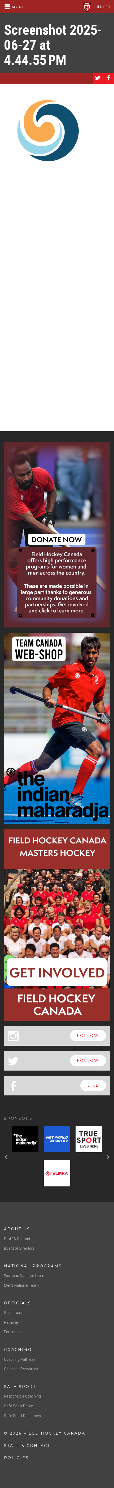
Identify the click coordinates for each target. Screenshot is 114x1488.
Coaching (18, 1349)
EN (100, 6)
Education (12, 1332)
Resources (13, 1312)
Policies (16, 1457)
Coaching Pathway (19, 1359)
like (93, 1085)
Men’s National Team (21, 1285)
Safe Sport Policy (18, 1406)
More (18, 7)
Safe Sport (20, 1386)
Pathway (11, 1322)
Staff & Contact (17, 1239)
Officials (17, 1303)
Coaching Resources (21, 1369)
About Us (17, 1229)
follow (88, 1035)
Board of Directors (19, 1248)
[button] (6, 1157)
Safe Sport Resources (22, 1416)
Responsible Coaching (22, 1396)
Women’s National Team (24, 1275)
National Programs (33, 1266)
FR (107, 6)
